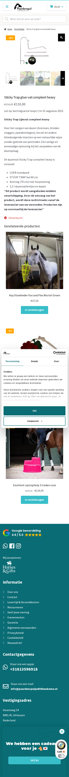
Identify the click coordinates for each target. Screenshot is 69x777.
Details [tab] (34, 361)
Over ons (12, 592)
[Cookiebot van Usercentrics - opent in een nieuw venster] (49, 353)
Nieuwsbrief (14, 643)
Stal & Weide (19, 29)
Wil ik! (34, 760)
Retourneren (15, 607)
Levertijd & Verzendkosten (23, 602)
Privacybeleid (15, 633)
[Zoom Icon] (61, 37)
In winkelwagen (34, 310)
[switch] (61, 756)
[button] (22, 533)
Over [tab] (56, 361)
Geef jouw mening (18, 612)
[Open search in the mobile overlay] (34, 18)
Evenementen (15, 617)
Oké (35, 411)
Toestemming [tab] (12, 361)
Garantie (12, 622)
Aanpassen (33, 421)
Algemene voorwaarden (21, 627)
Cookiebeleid (15, 637)
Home (9, 29)
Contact (12, 597)
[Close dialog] (61, 731)
